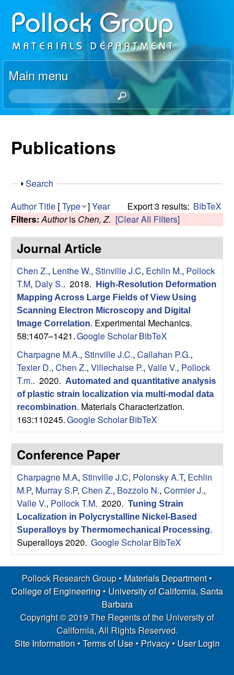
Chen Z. (32, 270)
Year (101, 206)
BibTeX (207, 206)
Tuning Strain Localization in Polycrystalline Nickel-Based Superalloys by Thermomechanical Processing (113, 516)
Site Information (45, 643)
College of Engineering (56, 591)
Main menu (38, 75)
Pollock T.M (73, 503)
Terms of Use (108, 643)
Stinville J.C (118, 270)
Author (23, 206)
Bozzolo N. (138, 490)
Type (71, 206)
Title (47, 206)
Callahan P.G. (163, 354)
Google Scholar (107, 336)
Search (39, 183)
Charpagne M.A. (48, 354)
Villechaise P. (117, 367)
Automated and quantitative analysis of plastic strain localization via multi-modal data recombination (116, 394)
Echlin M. (164, 270)
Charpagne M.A (47, 477)
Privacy (155, 643)
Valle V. (162, 367)
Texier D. (34, 367)
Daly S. (49, 283)
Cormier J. (184, 490)
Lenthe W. (71, 270)
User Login (198, 643)
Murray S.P (56, 490)
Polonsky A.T (158, 477)
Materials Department (165, 578)
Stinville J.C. (108, 354)
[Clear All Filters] (147, 219)
